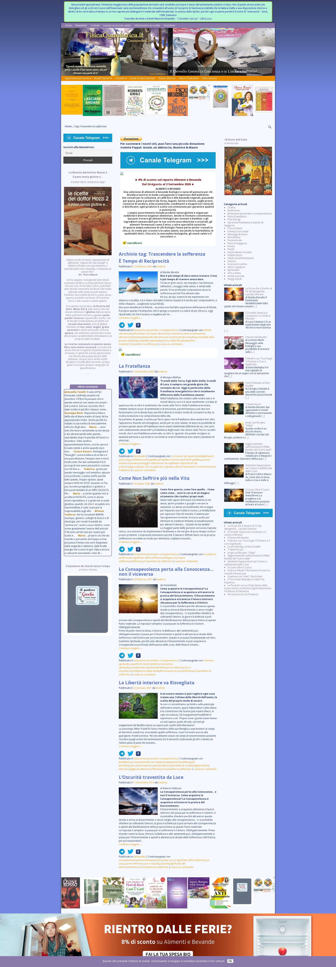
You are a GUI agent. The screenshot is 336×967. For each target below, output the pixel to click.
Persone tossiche (168, 337)
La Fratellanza (134, 366)
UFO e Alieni (234, 273)
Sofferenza (137, 561)
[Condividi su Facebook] (137, 326)
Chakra (231, 207)
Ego (129, 459)
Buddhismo (125, 762)
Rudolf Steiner (102, 78)
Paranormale (235, 240)
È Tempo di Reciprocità (144, 261)
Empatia (136, 337)
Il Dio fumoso (209, 78)
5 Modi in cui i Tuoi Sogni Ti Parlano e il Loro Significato (247, 542)
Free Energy (234, 219)
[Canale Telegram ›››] (168, 167)
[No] (331, 961)
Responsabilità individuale (146, 340)
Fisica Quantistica (237, 216)
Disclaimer (169, 25)
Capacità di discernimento (144, 664)
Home (68, 25)
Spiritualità (139, 456)
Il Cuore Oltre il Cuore (239, 567)
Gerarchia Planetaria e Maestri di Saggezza (243, 224)
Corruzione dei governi (183, 456)
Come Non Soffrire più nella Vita (154, 478)
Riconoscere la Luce (171, 671)
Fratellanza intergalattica (145, 459)
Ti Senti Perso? (235, 549)
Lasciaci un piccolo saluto (117, 25)
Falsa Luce (168, 860)
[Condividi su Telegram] (122, 326)
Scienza (232, 261)
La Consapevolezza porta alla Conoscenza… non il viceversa (166, 571)
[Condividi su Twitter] (129, 326)
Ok (230, 961)
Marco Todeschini (189, 78)
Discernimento (157, 667)
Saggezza (132, 466)
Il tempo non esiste (238, 231)
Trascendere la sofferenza (143, 344)
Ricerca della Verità (148, 671)
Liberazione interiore (141, 765)
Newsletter (81, 25)
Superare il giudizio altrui (167, 466)
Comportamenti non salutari (148, 762)
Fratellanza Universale (171, 459)
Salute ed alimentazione (241, 258)
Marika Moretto (150, 337)
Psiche (231, 249)
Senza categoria (236, 267)
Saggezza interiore (139, 769)
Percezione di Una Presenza (243, 594)
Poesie (231, 246)
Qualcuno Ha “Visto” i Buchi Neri (245, 576)
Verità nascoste (236, 276)
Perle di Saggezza (237, 243)
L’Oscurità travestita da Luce (151, 777)
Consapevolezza (139, 667)
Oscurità (133, 671)
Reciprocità (185, 337)
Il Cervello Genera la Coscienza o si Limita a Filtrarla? (245, 533)
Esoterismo (234, 210)
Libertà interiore (162, 765)
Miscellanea (234, 237)
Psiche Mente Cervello (240, 252)
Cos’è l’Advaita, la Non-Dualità (244, 546)
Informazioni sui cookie (147, 25)
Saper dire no (145, 466)
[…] (255, 306)
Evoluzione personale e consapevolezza (156, 330)
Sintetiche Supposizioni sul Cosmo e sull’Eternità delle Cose (245, 563)
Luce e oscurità (151, 863)
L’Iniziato (119, 78)
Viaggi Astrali (235, 279)
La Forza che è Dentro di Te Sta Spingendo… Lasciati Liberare (243, 527)
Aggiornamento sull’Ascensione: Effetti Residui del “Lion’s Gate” (247, 557)
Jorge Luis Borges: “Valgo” (242, 552)
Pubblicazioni (235, 255)
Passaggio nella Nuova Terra (154, 463)
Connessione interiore (181, 333)
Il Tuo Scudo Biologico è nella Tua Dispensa (244, 581)
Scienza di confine (237, 264)
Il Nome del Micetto (238, 537)
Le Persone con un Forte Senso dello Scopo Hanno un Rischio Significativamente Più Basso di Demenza (247, 588)
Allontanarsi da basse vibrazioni (150, 333)
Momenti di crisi (180, 765)
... (88, 273)
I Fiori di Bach (235, 228)
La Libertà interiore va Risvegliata (156, 683)
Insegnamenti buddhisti (177, 762)
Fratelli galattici (192, 459)
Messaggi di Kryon (238, 234)
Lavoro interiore (174, 667)
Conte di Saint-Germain (142, 78)
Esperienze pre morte (77, 78)
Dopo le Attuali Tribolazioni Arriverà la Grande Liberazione (247, 572)
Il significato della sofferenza (147, 557)
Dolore (158, 860)
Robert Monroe (167, 78)
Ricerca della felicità (173, 340)
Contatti (95, 25)
